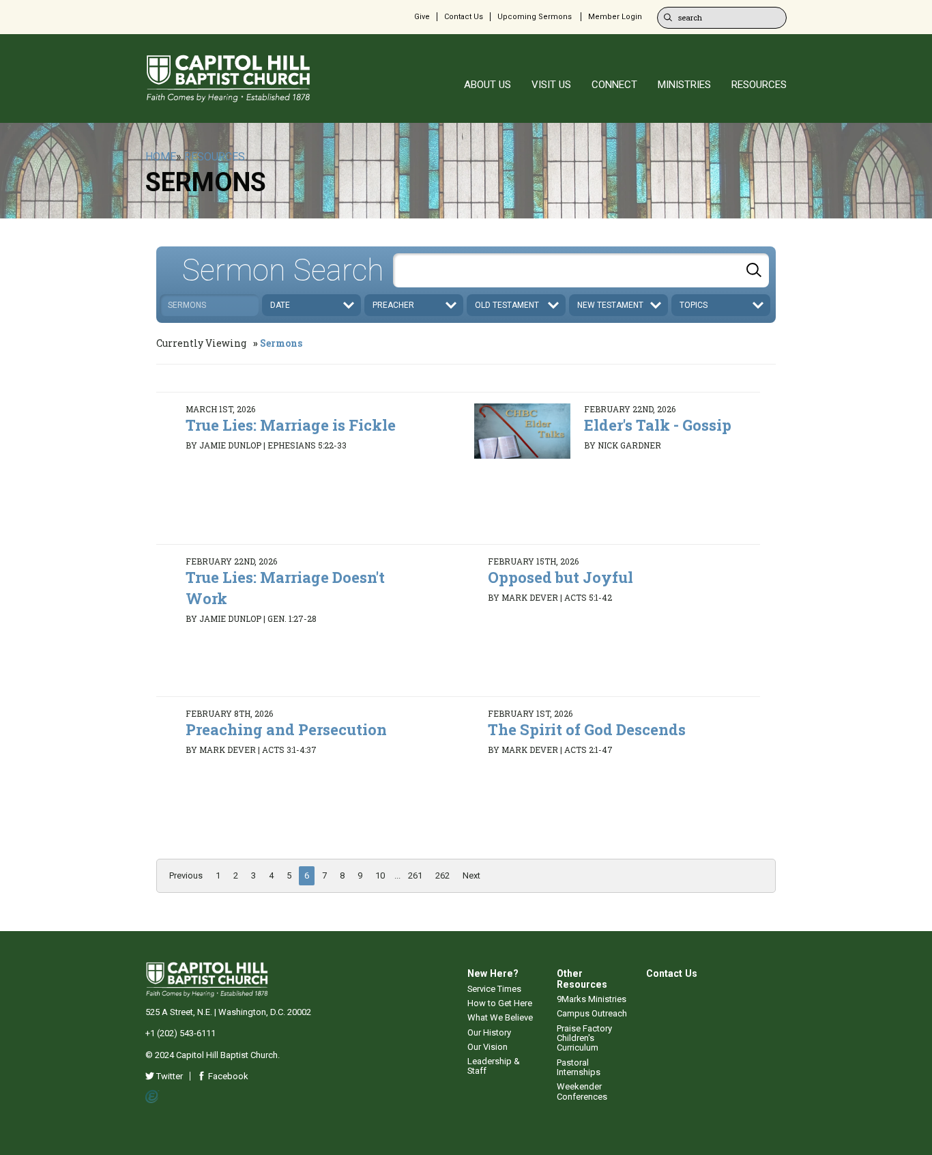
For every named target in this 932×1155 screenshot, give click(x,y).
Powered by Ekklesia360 (152, 1096)
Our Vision (487, 1047)
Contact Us (463, 16)
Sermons (281, 343)
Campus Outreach (592, 1013)
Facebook (227, 1076)
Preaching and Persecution (286, 729)
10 (380, 875)
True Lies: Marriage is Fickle (291, 425)
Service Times (494, 989)
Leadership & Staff (493, 1066)
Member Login (615, 16)
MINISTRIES (684, 85)
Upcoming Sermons (534, 16)
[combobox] (581, 270)
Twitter (168, 1076)
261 (415, 875)
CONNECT (614, 85)
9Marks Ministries (591, 999)
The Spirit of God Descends (587, 729)
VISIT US (551, 85)
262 (442, 875)
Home (160, 156)
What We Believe (500, 1017)
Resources (214, 156)
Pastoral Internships (578, 1067)
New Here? (493, 973)
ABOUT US (487, 85)
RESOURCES (759, 85)
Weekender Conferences (582, 1091)
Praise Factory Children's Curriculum (584, 1038)
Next (471, 875)
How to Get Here (499, 1003)
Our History (489, 1032)
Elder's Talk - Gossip (657, 425)
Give (422, 16)
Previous (186, 875)
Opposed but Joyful (560, 577)
